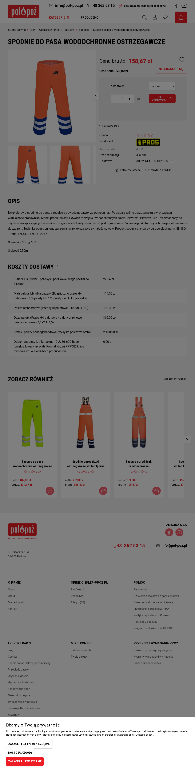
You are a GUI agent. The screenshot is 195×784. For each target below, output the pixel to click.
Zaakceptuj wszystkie (25, 761)
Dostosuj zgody (20, 752)
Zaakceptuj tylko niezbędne (29, 743)
